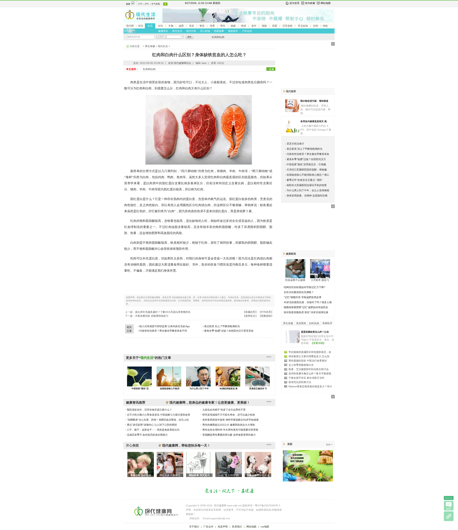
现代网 (130, 25)
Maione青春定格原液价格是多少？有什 (310, 386)
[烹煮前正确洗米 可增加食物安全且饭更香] (257, 380)
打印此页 (266, 311)
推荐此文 (250, 315)
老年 (253, 25)
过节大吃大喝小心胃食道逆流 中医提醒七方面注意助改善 (158, 414)
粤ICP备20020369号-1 (267, 505)
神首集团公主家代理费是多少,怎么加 (309, 356)
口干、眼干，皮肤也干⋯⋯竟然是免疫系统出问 (153, 429)
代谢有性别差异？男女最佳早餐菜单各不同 (163, 330)
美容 (191, 25)
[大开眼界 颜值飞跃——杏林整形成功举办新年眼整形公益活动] (320, 268)
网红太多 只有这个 (170, 475)
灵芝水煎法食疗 (295, 143)
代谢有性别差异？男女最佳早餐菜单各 (308, 154)
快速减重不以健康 (295, 280)
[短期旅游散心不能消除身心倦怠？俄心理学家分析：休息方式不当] (169, 380)
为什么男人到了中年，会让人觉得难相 (308, 190)
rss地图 (265, 526)
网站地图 (326, 3)
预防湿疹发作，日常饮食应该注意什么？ (149, 409)
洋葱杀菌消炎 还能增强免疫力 (151, 315)
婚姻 (233, 25)
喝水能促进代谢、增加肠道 (314, 101)
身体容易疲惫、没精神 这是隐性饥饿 (307, 195)
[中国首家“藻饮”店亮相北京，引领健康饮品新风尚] (139, 380)
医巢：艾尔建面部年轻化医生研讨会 (309, 369)
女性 (160, 25)
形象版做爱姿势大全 (258, 475)
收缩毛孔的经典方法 (300, 382)
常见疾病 (303, 25)
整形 (201, 25)
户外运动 (247, 31)
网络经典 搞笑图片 (199, 475)
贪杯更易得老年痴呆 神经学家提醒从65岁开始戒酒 (230, 419)
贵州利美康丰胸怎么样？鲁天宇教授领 (310, 373)
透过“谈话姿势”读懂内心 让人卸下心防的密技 (152, 424)
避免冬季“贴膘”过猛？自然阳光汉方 (306, 159)
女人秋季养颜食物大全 (301, 364)
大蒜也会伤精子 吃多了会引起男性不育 (224, 409)
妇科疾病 (314, 323)
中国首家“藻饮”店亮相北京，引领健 (306, 164)
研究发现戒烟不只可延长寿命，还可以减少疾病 (228, 414)
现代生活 (177, 31)
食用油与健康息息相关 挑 (313, 121)
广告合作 (208, 526)
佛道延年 (233, 31)
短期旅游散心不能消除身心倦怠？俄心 (308, 174)
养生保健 (150, 46)
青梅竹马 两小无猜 (140, 475)
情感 (243, 25)
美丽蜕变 (327, 323)
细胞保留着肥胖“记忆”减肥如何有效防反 (306, 307)
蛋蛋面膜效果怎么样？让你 (315, 332)
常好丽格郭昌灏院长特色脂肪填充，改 (310, 352)
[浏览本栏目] (449, 516)
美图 (274, 25)
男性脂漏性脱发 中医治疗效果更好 (308, 360)
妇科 (315, 25)
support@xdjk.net (220, 518)
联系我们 (237, 526)
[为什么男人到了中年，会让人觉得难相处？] (198, 380)
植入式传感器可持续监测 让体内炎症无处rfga (164, 326)
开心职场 (205, 31)
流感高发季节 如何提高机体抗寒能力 (147, 434)
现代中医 (191, 31)
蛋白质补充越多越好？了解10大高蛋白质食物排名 (163, 311)
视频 (264, 25)
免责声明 (223, 526)
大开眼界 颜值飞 (320, 280)
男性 (222, 25)
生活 (150, 25)
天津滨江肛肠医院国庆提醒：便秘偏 (307, 169)
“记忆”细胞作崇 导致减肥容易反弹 (302, 297)
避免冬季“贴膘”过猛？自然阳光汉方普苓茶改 (229, 330)
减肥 (181, 25)
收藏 (271, 69)
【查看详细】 (318, 343)
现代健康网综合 (182, 63)
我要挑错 (266, 315)
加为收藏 (310, 3)
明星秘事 (219, 31)
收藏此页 (250, 311)
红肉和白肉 (218, 37)
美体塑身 (301, 323)
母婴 (212, 25)
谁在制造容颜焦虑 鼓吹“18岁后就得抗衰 (306, 312)
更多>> (329, 444)
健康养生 (163, 31)
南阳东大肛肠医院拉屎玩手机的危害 (307, 185)
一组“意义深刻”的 (229, 475)
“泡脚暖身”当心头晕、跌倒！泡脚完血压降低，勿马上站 (158, 419)
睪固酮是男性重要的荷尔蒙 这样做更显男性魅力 (229, 434)
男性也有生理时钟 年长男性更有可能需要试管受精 (230, 429)
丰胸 (170, 25)
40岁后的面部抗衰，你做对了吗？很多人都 (308, 302)
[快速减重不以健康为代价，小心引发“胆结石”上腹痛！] (295, 268)
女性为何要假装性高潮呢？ (299, 292)
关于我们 (194, 526)
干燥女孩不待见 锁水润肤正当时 (306, 377)
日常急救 (287, 25)
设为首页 (294, 3)
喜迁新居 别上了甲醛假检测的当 (222, 326)
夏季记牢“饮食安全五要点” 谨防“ (305, 180)
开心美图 (132, 445)
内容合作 (194, 518)
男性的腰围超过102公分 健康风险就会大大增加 (228, 424)
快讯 (140, 25)
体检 (325, 25)
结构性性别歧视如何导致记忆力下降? (304, 287)
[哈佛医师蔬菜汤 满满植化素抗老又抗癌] (228, 380)
